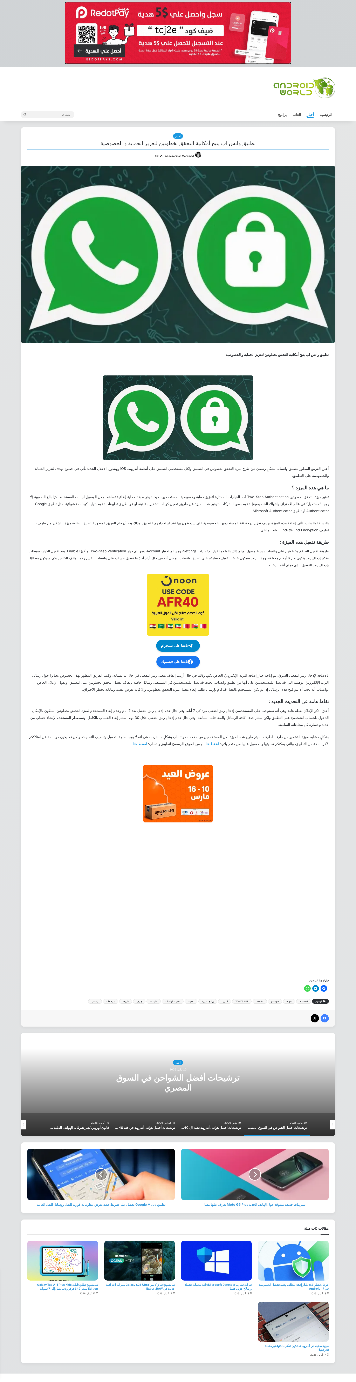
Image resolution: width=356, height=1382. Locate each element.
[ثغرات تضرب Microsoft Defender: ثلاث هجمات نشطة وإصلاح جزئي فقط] (216, 1261)
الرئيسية (326, 114)
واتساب (94, 1001)
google (275, 1001)
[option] (178, 1084)
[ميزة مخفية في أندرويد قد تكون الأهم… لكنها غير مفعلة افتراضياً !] (293, 1322)
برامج (282, 114)
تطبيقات (153, 1001)
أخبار (310, 114)
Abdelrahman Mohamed (179, 156)
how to (259, 1001)
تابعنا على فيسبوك (174, 662)
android (304, 1001)
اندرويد (224, 1001)
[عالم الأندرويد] (304, 87)
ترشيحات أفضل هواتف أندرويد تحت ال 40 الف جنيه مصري (178, 1082)
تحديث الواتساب (172, 1001)
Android (178, 1062)
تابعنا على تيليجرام (174, 646)
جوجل (139, 1001)
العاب (297, 114)
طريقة (126, 1001)
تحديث (191, 1001)
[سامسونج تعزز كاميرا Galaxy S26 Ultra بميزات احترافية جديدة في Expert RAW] (139, 1261)
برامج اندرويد (208, 1001)
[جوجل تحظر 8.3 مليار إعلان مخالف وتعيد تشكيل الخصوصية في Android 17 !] (293, 1261)
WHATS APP (241, 1001)
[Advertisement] (205, 900)
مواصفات (110, 1001)
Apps (289, 1001)
